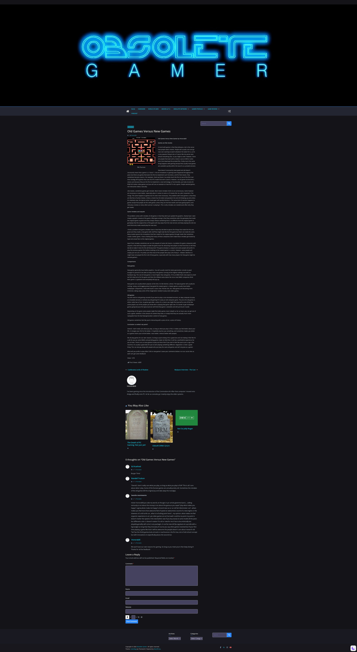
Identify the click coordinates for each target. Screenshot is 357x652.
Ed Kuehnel (136, 466)
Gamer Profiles (197, 109)
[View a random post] (229, 111)
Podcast (134, 113)
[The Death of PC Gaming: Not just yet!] (137, 411)
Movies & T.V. (166, 109)
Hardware (141, 109)
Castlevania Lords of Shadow (138, 370)
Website (128, 607)
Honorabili (133, 135)
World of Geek (153, 109)
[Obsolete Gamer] (128, 111)
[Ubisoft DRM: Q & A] (162, 411)
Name (128, 589)
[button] (188, 109)
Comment (130, 564)
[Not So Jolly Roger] (187, 411)
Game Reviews (212, 109)
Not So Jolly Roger (185, 428)
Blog (133, 109)
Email (127, 598)
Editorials (130, 127)
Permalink (138, 469)
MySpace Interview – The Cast (185, 370)
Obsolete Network (180, 109)
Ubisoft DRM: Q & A (160, 445)
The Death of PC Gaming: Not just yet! (136, 443)
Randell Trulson (138, 478)
